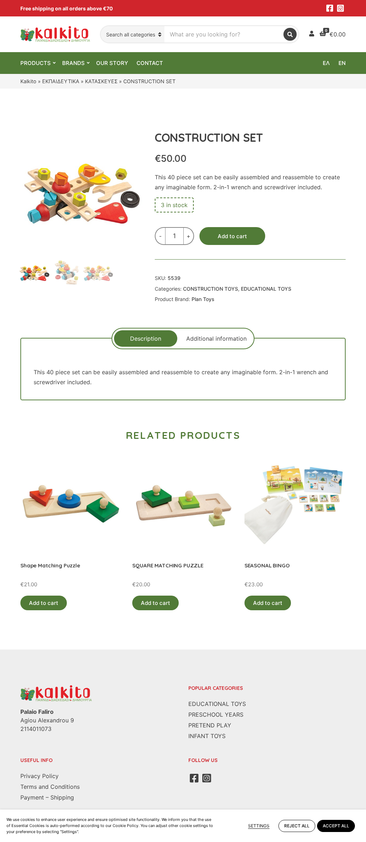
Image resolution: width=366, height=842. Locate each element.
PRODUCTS (35, 63)
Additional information (216, 338)
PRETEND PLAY (209, 725)
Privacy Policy (39, 776)
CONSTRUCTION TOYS (210, 289)
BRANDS (73, 63)
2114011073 (35, 728)
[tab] (145, 338)
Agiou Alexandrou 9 (47, 720)
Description (145, 338)
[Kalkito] (56, 693)
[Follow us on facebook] (329, 8)
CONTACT (150, 63)
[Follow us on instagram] (340, 8)
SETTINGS (258, 825)
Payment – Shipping (47, 797)
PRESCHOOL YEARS (215, 714)
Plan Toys (203, 299)
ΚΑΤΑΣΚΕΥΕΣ (101, 81)
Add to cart (232, 236)
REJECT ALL (297, 825)
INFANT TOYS (207, 736)
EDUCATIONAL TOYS (266, 289)
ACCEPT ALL (336, 825)
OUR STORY (112, 63)
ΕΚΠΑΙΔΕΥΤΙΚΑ (60, 81)
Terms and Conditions (50, 786)
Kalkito (28, 81)
